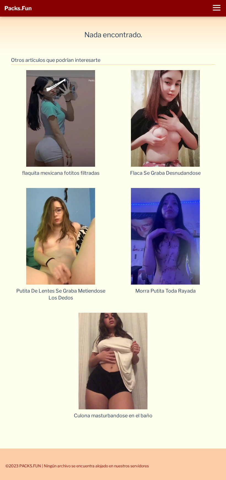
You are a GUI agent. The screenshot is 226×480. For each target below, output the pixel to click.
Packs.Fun (18, 8)
